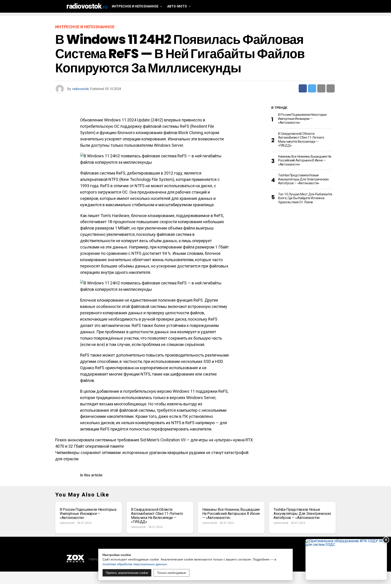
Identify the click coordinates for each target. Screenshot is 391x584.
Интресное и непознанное (135, 6)
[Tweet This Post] (312, 88)
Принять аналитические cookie (127, 573)
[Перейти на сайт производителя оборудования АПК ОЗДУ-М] (346, 559)
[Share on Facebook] (303, 88)
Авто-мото (177, 6)
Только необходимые (171, 573)
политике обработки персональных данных (135, 564)
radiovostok (80, 89)
